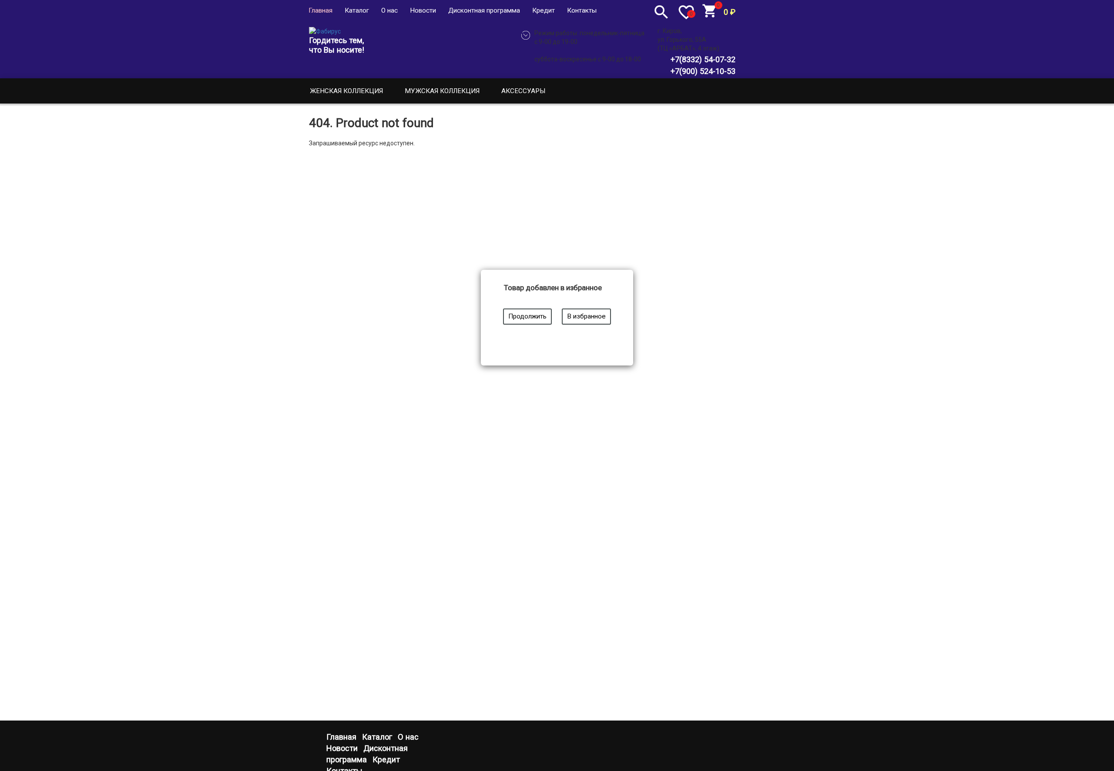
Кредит (543, 10)
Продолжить (527, 316)
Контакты (582, 10)
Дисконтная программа (484, 10)
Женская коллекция (346, 91)
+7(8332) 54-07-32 (703, 59)
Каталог (357, 10)
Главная (320, 10)
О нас (389, 10)
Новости (423, 10)
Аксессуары (523, 91)
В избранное (586, 316)
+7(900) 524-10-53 (703, 71)
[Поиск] (661, 11)
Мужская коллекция (442, 91)
